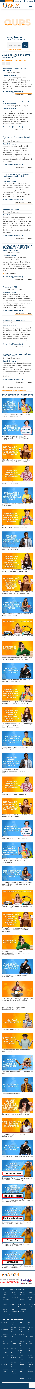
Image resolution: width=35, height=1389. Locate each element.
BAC (4, 1292)
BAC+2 (5, 1294)
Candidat (9, 1)
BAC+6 (5, 1311)
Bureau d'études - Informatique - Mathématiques (16, 1297)
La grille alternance (5, 1325)
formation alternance (22, 1371)
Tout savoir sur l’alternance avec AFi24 (30, 1373)
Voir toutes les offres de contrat (14, 390)
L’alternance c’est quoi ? (30, 1339)
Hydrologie (22, 1304)
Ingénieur (22, 1306)
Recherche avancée (14, 49)
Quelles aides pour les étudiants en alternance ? (5, 1343)
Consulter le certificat (14, 1283)
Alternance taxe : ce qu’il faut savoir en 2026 (22, 1331)
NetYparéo (29, 1)
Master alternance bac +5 (6, 1307)
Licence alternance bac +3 (6, 1299)
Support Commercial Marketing (31, 1304)
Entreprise (20, 1)
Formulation (23, 1302)
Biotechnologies (7, 1314)
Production (23, 1309)
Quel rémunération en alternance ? (13, 1336)
